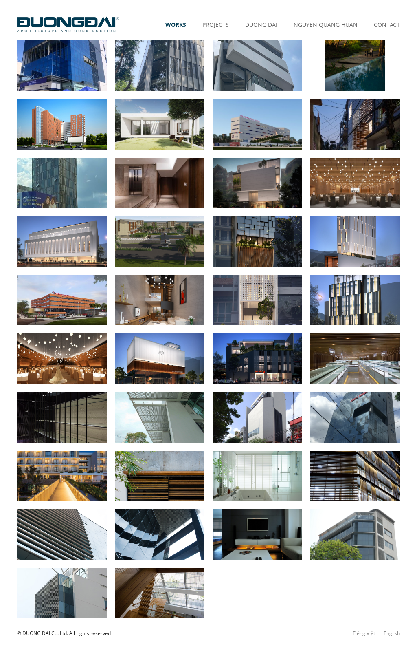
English (392, 633)
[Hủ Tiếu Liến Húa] (257, 241)
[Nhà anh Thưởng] (257, 300)
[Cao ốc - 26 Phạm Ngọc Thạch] (159, 65)
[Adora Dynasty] (159, 358)
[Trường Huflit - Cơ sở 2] (62, 124)
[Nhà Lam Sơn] (257, 476)
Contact (387, 25)
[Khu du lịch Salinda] (62, 476)
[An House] (159, 124)
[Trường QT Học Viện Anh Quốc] (257, 124)
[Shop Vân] (62, 417)
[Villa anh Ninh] (159, 183)
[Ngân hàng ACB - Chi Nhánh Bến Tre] (62, 65)
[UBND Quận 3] (159, 417)
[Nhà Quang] (159, 593)
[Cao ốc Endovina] (62, 534)
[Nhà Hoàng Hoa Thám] (355, 124)
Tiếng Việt (364, 633)
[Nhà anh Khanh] (159, 300)
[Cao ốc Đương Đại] (62, 593)
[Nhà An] (159, 476)
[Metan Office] (257, 183)
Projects (215, 25)
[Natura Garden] (355, 65)
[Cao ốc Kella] (355, 241)
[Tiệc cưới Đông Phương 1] (62, 241)
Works (175, 25)
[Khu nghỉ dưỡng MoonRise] (159, 241)
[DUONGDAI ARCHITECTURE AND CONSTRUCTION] (68, 24)
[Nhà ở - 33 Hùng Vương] (257, 65)
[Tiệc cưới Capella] (62, 358)
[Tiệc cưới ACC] (355, 183)
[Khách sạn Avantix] (355, 300)
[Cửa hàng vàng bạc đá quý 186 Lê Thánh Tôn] (355, 358)
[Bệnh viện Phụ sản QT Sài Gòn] (257, 417)
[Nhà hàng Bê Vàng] (257, 358)
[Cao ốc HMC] (159, 534)
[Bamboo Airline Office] (62, 183)
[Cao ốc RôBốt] (355, 417)
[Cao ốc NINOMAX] (355, 534)
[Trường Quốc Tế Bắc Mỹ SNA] (62, 300)
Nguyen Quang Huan (326, 25)
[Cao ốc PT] (355, 476)
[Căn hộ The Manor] (257, 534)
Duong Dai (261, 25)
